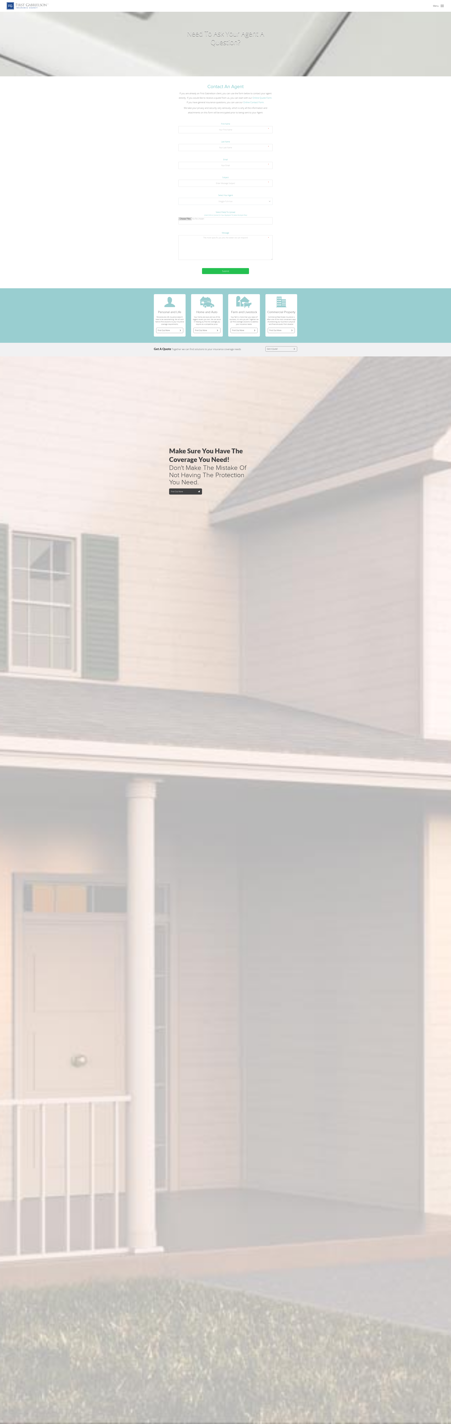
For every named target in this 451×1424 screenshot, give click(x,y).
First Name (225, 124)
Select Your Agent (225, 195)
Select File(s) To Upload (225, 213)
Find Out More (164, 330)
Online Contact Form (253, 102)
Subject (225, 177)
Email (225, 159)
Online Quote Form (262, 97)
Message (225, 233)
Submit (225, 271)
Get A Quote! (272, 349)
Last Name (225, 141)
